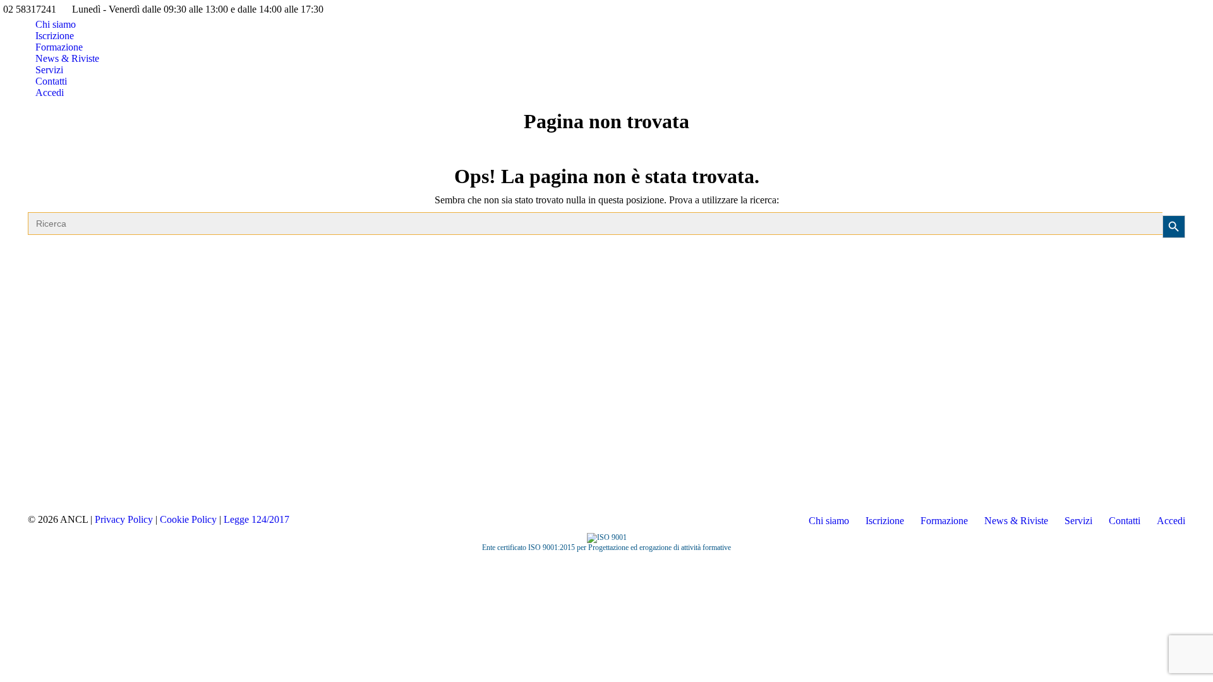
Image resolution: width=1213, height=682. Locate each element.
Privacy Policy (124, 519)
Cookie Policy (188, 519)
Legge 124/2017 (256, 519)
